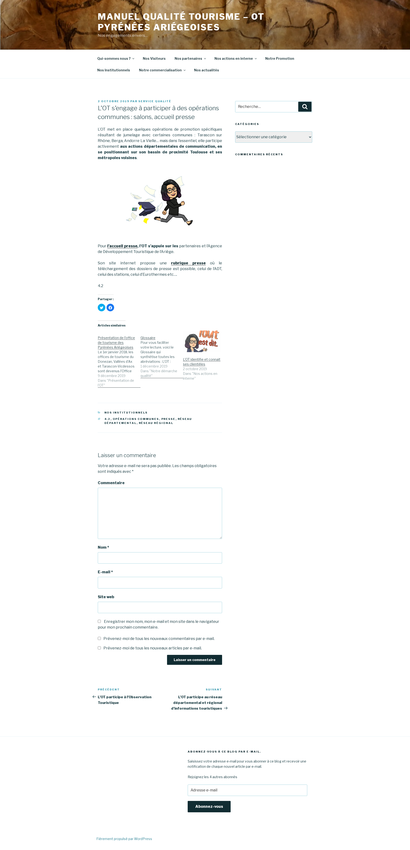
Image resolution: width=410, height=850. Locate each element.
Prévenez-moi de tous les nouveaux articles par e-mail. (152, 648)
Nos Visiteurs (154, 58)
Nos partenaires (188, 58)
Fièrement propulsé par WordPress (124, 839)
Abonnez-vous (209, 806)
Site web (106, 597)
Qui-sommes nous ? (113, 58)
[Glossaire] (161, 354)
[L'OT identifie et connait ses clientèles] (202, 341)
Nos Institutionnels (113, 70)
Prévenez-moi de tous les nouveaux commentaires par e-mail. (158, 638)
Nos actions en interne (233, 58)
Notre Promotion (279, 58)
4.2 (107, 419)
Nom (103, 547)
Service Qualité (154, 101)
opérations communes (136, 419)
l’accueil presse (122, 246)
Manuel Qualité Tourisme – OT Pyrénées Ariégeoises (181, 21)
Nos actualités (206, 70)
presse (168, 419)
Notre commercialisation (160, 70)
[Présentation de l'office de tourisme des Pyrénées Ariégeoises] (119, 359)
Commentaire (111, 483)
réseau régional (156, 423)
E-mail (105, 572)
